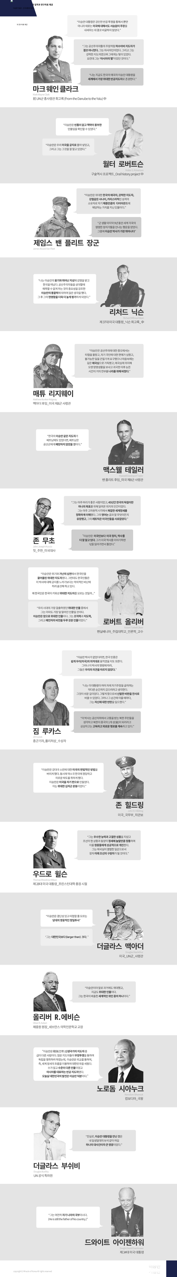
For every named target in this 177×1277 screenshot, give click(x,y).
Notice (154, 6)
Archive (76, 6)
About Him (50, 6)
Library (128, 6)
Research (102, 6)
